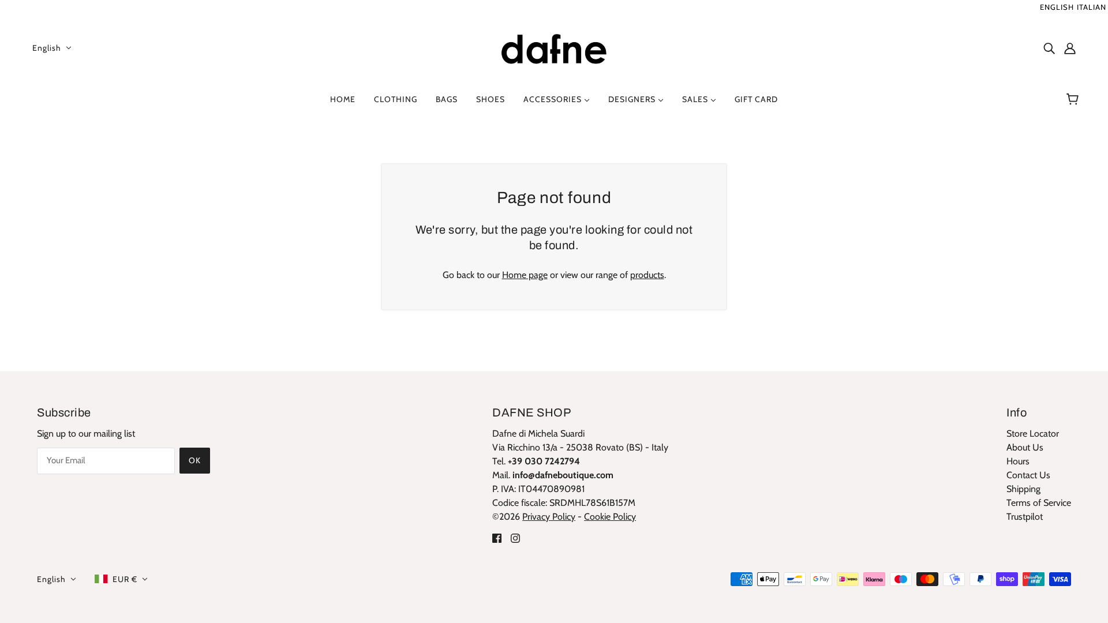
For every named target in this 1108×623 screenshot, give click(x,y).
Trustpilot (1024, 516)
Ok (195, 460)
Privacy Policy (548, 516)
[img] (1049, 47)
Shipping (1023, 488)
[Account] (1070, 47)
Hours (1018, 461)
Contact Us (1028, 475)
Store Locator (1032, 433)
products (647, 274)
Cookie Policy (610, 516)
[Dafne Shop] (554, 46)
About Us (1024, 447)
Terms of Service (1038, 502)
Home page (525, 274)
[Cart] (1074, 99)
